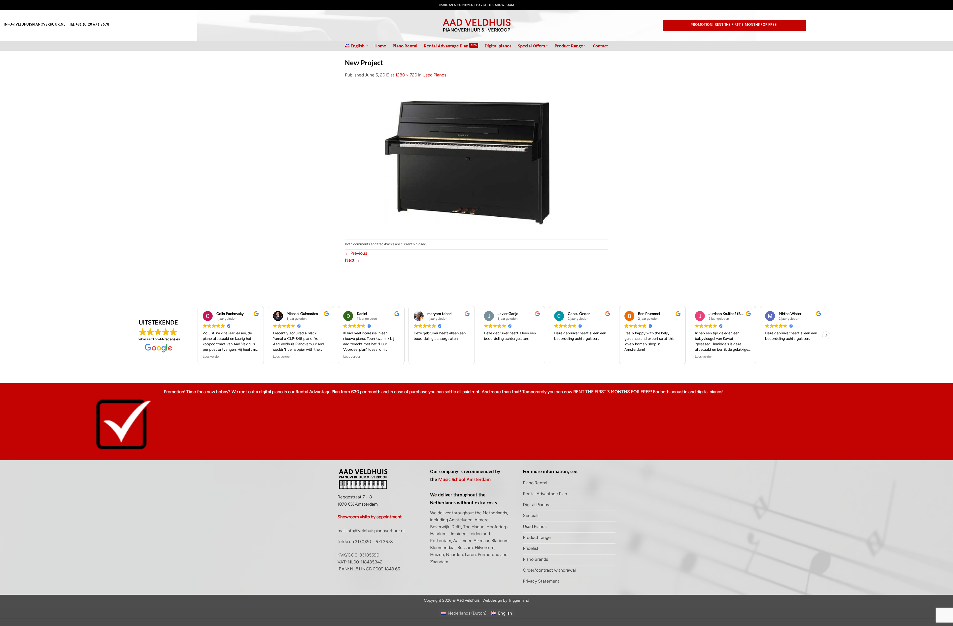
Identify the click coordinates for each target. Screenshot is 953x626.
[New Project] (476, 158)
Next (352, 260)
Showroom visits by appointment (370, 516)
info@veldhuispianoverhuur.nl (34, 24)
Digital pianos (498, 46)
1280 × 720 (406, 74)
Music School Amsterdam (464, 479)
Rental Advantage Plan (446, 46)
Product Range (569, 46)
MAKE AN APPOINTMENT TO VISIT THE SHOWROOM (476, 5)
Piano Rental (405, 46)
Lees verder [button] (211, 356)
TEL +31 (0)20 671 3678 (89, 24)
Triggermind (518, 600)
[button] (826, 335)
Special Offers (531, 46)
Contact (600, 46)
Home (380, 46)
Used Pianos (434, 74)
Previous (356, 253)
